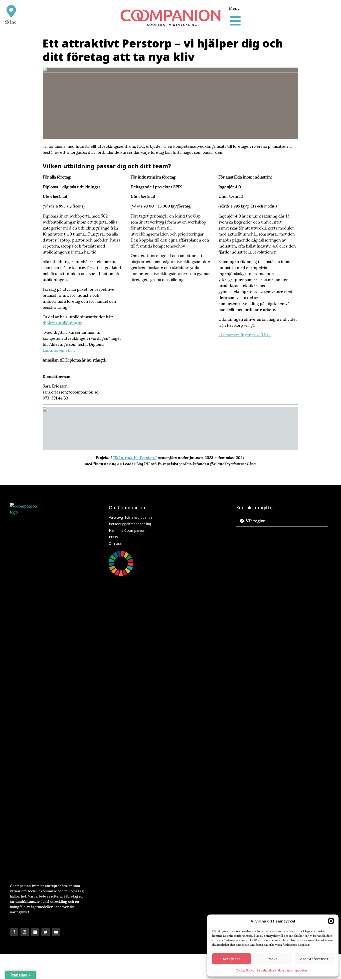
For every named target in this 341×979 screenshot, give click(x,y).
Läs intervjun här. (59, 350)
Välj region (256, 520)
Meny (234, 8)
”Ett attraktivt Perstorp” (135, 457)
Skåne (10, 21)
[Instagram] (24, 932)
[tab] (282, 520)
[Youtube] (56, 932)
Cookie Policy (245, 970)
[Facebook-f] (14, 932)
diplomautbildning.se (62, 322)
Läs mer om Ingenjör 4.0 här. (244, 334)
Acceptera (231, 958)
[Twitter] (45, 932)
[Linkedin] (35, 932)
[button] (331, 921)
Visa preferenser (314, 958)
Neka (273, 958)
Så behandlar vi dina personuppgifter (282, 970)
